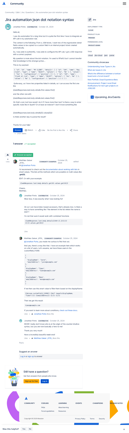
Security (102, 419)
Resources (62, 411)
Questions (30, 12)
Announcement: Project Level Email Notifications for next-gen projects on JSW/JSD (103, 85)
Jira (22, 12)
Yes (23, 429)
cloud (90, 55)
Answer (18, 130)
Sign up (31, 356)
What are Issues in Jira (97, 70)
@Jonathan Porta (28, 165)
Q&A (18, 12)
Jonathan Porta (19, 27)
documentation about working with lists (61, 169)
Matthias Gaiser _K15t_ (25, 161)
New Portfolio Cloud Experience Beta (103, 80)
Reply (21, 343)
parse (111, 55)
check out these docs (68, 310)
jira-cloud (98, 55)
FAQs (43, 407)
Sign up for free (31, 381)
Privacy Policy (80, 419)
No (30, 429)
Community (17, 3)
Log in (22, 356)
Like (26, 231)
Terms (92, 419)
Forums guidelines (47, 411)
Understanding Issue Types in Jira (101, 66)
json (106, 55)
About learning (63, 407)
